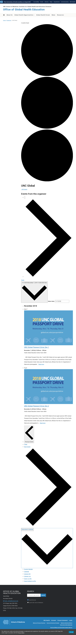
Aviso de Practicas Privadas (53, 622)
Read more (41, 364)
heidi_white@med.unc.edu (11, 601)
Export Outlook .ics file (30, 581)
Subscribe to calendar (27, 529)
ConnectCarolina (65, 1)
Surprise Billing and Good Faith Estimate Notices (61, 627)
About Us (10, 15)
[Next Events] (48, 276)
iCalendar (26, 571)
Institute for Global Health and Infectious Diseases (35, 6)
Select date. (51, 301)
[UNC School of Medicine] (14, 622)
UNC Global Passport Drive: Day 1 (36, 347)
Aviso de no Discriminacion (66, 624)
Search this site (32, 600)
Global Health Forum (43, 15)
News (53, 15)
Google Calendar (28, 569)
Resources (60, 15)
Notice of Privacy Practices (39, 622)
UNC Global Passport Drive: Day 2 (36, 406)
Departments (57, 1)
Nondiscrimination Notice (66, 622)
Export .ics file (27, 578)
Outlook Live (27, 576)
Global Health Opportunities (24, 15)
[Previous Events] (24, 197)
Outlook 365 (27, 574)
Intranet (53, 620)
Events (41, 1)
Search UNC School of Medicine (36, 602)
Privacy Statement (63, 620)
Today (22, 280)
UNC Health (46, 620)
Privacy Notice (21, 632)
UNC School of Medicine (10, 6)
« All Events (24, 189)
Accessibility (36, 1)
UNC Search (72, 1)
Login (70, 620)
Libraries (47, 1)
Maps (51, 1)
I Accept (71, 632)
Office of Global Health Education (24, 9)
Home (4, 15)
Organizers (9, 20)
